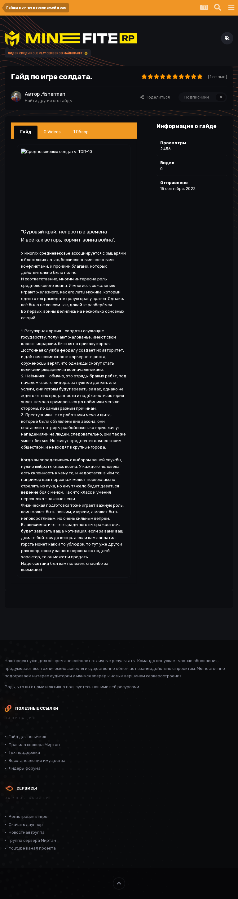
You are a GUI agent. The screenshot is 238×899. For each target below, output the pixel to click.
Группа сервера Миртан (32, 840)
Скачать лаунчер (26, 824)
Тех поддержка (24, 752)
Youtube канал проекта (32, 848)
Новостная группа (27, 832)
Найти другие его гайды (49, 100)
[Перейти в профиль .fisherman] (16, 96)
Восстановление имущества (37, 760)
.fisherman (53, 94)
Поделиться (157, 97)
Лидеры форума (25, 768)
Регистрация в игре (28, 816)
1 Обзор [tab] (81, 132)
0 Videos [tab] (52, 132)
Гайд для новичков (27, 736)
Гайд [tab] (25, 132)
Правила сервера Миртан (34, 744)
